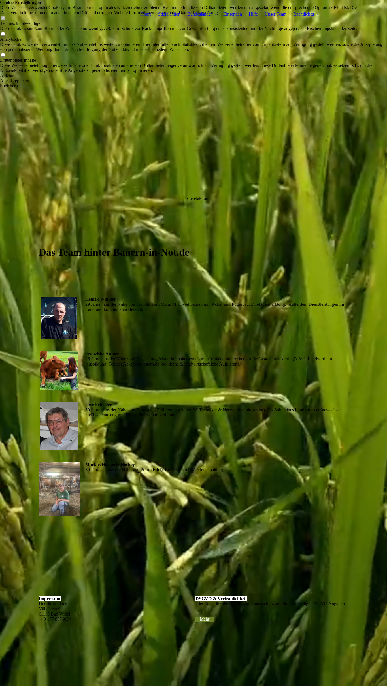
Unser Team (275, 14)
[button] (193, 75)
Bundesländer (199, 14)
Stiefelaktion (169, 14)
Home (145, 14)
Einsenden (232, 14)
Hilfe (253, 14)
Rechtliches (303, 14)
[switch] (3, 34)
